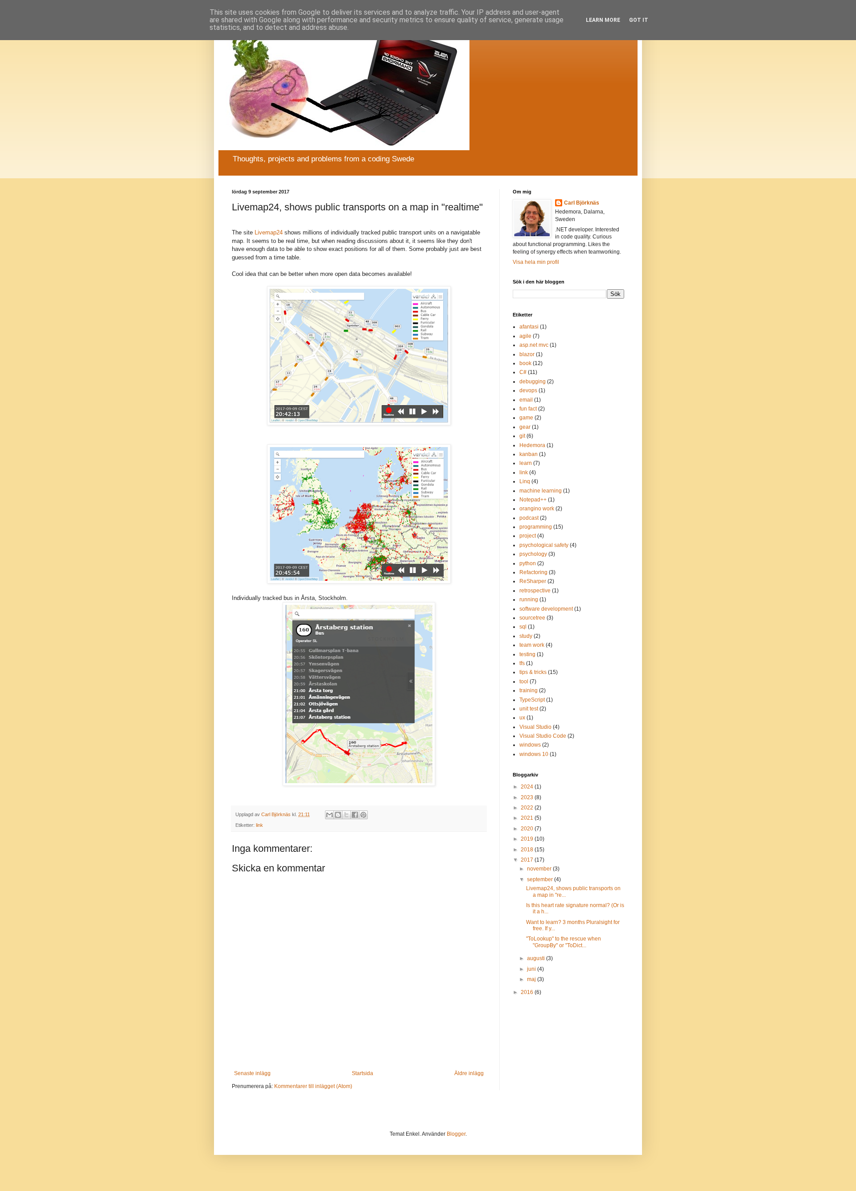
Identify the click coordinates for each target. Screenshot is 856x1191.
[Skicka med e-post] (329, 814)
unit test (528, 709)
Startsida (362, 1073)
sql (523, 627)
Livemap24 (269, 232)
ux (522, 718)
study (525, 636)
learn (525, 463)
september (540, 879)
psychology (533, 554)
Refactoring (533, 572)
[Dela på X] (346, 814)
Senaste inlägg (252, 1073)
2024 (528, 787)
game (526, 418)
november (540, 869)
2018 (528, 849)
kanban (528, 454)
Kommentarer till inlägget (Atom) (313, 1086)
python (527, 563)
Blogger (456, 1134)
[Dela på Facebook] (354, 814)
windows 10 (533, 754)
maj (532, 979)
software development (546, 609)
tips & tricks (533, 672)
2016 (528, 992)
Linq (524, 481)
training (528, 690)
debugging (532, 381)
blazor (527, 354)
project (527, 536)
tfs (522, 663)
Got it (638, 20)
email (526, 400)
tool (523, 681)
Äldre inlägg (469, 1073)
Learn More (603, 20)
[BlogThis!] (337, 814)
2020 (528, 828)
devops (528, 390)
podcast (529, 518)
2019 (528, 839)
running (528, 599)
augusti (536, 958)
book (525, 363)
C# (523, 372)
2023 (528, 797)
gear (525, 427)
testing (527, 654)
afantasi (529, 327)
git (522, 436)
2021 (528, 818)
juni (532, 969)
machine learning (540, 491)
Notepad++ (533, 500)
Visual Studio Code (542, 736)
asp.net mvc (533, 345)
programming (535, 527)
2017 (528, 860)
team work (531, 645)
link (259, 825)
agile (525, 336)
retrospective (535, 590)
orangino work (536, 508)
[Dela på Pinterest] (363, 814)
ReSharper (532, 581)
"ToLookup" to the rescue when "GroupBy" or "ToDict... (563, 942)
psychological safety (543, 545)
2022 (528, 808)
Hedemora (532, 445)
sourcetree (532, 618)
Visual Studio (535, 727)
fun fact (528, 409)
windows (530, 745)
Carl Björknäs (581, 203)
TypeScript (532, 700)
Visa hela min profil (536, 262)
